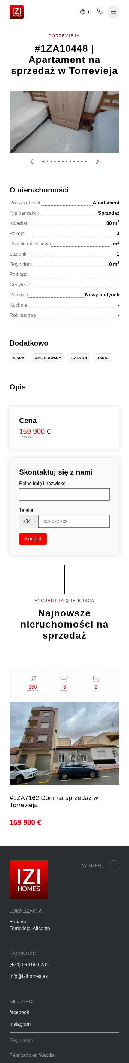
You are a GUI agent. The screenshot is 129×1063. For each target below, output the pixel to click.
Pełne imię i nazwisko (42, 483)
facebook (19, 1012)
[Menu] (113, 12)
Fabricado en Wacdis (32, 1055)
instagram (20, 1024)
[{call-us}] (100, 12)
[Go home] (17, 12)
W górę (93, 865)
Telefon (27, 510)
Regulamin (21, 1040)
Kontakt (33, 538)
